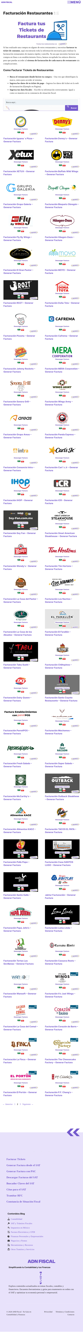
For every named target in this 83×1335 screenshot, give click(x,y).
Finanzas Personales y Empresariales (27, 1236)
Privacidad (48, 1312)
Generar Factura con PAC (21, 1171)
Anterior (8, 1104)
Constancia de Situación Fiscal (23, 1201)
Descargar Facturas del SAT (22, 1177)
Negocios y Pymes (19, 1240)
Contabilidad (16, 1219)
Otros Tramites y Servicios (22, 1249)
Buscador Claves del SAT (20, 1183)
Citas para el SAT (16, 1189)
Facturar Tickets (15, 1159)
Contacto (70, 1315)
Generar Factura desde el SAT (23, 1165)
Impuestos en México (20, 1227)
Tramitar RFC (14, 1195)
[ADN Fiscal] (6, 2)
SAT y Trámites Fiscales (21, 1223)
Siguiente (27, 1104)
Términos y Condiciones (65, 1312)
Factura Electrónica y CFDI (23, 1232)
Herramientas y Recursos (22, 1245)
